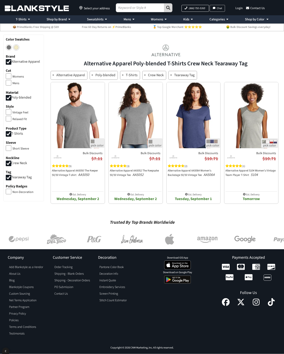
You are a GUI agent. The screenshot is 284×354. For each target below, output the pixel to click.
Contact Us (257, 8)
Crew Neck (19, 163)
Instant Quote (107, 280)
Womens (157, 19)
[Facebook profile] (226, 304)
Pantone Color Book (111, 267)
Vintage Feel (20, 112)
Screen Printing (108, 294)
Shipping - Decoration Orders (72, 280)
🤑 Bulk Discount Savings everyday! (248, 27)
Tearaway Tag (21, 177)
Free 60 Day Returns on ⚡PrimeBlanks (106, 27)
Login (239, 8)
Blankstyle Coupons (21, 287)
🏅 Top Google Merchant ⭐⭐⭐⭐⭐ (177, 27)
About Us (14, 274)
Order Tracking (63, 267)
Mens (127, 19)
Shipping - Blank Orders (69, 274)
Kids (186, 19)
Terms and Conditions (22, 327)
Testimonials (17, 333)
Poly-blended (21, 97)
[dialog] (5, 351)
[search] (168, 7)
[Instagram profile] (256, 304)
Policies (14, 320)
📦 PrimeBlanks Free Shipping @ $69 (36, 27)
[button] (195, 8)
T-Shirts (21, 19)
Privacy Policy (17, 313)
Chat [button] (219, 8)
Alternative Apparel (25, 61)
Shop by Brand (57, 19)
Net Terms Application (22, 300)
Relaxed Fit (19, 119)
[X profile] (241, 304)
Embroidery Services (112, 287)
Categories (217, 19)
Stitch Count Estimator (113, 300)
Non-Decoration (23, 192)
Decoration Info (108, 274)
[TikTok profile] (271, 304)
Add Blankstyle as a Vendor (26, 267)
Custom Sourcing (19, 294)
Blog (12, 280)
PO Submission (63, 287)
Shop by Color (255, 19)
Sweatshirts (95, 19)
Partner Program (19, 307)
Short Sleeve (20, 148)
